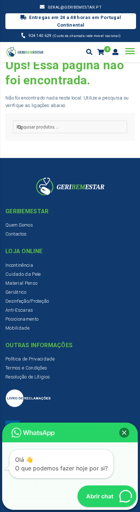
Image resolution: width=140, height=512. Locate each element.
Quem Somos (19, 225)
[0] (101, 52)
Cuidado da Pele (23, 274)
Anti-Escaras (19, 310)
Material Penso (21, 283)
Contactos (16, 234)
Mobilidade (17, 328)
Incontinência (19, 265)
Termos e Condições (26, 368)
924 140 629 (40, 35)
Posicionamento (21, 319)
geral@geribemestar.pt (75, 7)
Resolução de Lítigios (27, 377)
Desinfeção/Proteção (27, 301)
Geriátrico (15, 292)
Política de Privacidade (30, 359)
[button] (124, 433)
